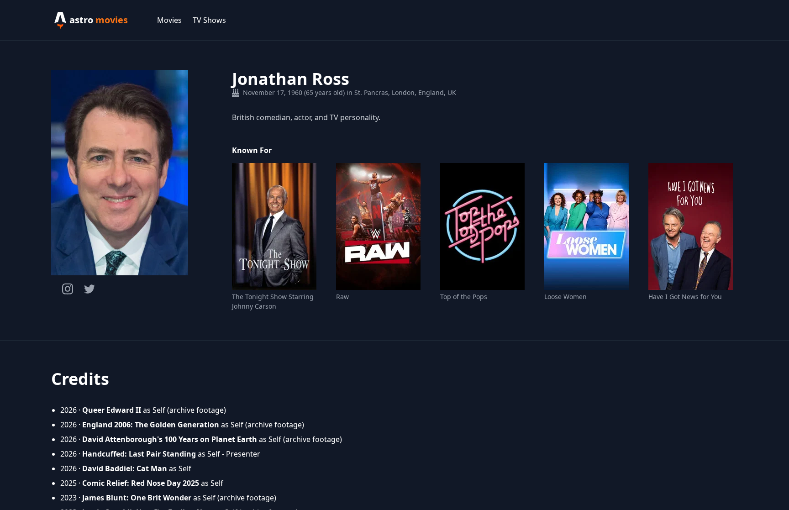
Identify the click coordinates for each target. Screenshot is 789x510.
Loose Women (565, 296)
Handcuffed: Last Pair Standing (139, 454)
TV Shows (209, 20)
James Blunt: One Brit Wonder (136, 498)
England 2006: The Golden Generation (150, 425)
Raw (342, 296)
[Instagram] (67, 289)
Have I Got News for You (685, 296)
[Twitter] (89, 289)
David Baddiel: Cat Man (124, 468)
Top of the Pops (463, 296)
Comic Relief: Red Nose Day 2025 (140, 483)
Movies (169, 20)
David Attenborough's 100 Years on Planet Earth (169, 439)
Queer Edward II (111, 410)
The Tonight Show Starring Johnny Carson (273, 301)
